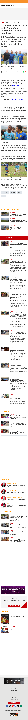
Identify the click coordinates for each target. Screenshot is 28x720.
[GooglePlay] (21, 706)
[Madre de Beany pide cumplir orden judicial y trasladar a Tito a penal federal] (5, 539)
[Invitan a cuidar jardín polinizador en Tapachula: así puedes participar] (5, 400)
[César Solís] (3, 505)
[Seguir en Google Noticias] (26, 72)
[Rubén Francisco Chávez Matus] (3, 498)
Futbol (3, 196)
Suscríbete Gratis (14, 605)
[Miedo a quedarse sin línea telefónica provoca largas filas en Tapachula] (5, 532)
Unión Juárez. (15, 85)
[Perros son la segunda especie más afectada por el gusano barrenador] (5, 266)
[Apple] (18, 706)
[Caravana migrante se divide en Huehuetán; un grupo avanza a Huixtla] (5, 300)
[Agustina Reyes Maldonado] (3, 491)
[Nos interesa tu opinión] (14, 681)
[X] (10, 706)
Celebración (5, 192)
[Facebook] (7, 706)
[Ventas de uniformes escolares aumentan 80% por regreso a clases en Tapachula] (5, 369)
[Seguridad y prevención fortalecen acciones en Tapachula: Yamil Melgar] (5, 384)
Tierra (19, 192)
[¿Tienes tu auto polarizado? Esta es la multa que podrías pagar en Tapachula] (5, 337)
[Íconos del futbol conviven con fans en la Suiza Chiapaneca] (5, 227)
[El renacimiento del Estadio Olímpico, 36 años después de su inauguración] (5, 220)
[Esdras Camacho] (3, 484)
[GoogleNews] (15, 706)
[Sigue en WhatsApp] (24, 72)
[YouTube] (13, 706)
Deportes (13, 192)
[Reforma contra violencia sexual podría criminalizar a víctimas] (5, 354)
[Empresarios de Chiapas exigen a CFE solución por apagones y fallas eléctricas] (5, 525)
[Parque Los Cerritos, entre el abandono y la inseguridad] (5, 214)
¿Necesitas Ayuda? (14, 702)
